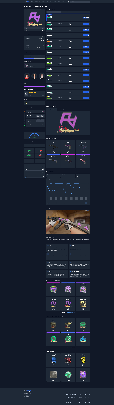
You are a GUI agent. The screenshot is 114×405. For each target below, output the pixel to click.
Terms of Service (80, 397)
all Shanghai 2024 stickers (71, 347)
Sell (68, 11)
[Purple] (34, 86)
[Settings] (68, 2)
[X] (26, 395)
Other (62, 1)
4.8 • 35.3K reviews (50, 93)
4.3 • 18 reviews (49, 87)
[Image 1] (67, 233)
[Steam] (31, 395)
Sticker (43, 36)
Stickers (59, 1)
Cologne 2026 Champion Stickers (71, 397)
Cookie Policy (80, 400)
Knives (43, 1)
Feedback (79, 394)
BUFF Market (50, 22)
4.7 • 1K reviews (49, 25)
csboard (49, 85)
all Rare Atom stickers (71, 312)
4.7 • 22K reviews (49, 70)
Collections (54, 1)
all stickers (71, 383)
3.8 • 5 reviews (49, 76)
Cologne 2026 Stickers (69, 399)
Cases (50, 1)
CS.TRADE (50, 34)
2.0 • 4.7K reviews (49, 82)
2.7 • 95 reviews (49, 42)
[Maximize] (89, 112)
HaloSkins (50, 62)
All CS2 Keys (87, 397)
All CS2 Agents (87, 399)
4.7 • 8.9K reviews (50, 18)
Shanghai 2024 (41, 38)
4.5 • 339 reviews (49, 36)
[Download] (48, 233)
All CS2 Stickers (87, 394)
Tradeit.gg (50, 68)
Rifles (39, 1)
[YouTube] (30, 395)
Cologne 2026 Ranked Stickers (70, 392)
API (78, 392)
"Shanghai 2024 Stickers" (40, 49)
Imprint (79, 402)
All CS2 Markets (87, 400)
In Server (34, 9)
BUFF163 (49, 39)
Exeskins (49, 56)
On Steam (42, 9)
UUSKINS (49, 96)
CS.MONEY (50, 16)
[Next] (89, 222)
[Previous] (48, 222)
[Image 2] (69, 233)
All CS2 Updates (87, 402)
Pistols (32, 1)
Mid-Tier (36, 1)
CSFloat (49, 51)
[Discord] (25, 395)
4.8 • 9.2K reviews (49, 53)
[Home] (27, 1)
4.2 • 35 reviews (49, 59)
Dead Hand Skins (68, 402)
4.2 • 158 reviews (49, 99)
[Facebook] (28, 395)
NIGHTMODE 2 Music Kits (70, 400)
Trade (83, 11)
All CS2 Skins (87, 392)
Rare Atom (42, 40)
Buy (53, 11)
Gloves (47, 1)
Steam (49, 79)
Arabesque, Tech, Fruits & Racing (71, 394)
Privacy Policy (80, 399)
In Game (27, 9)
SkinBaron (50, 28)
